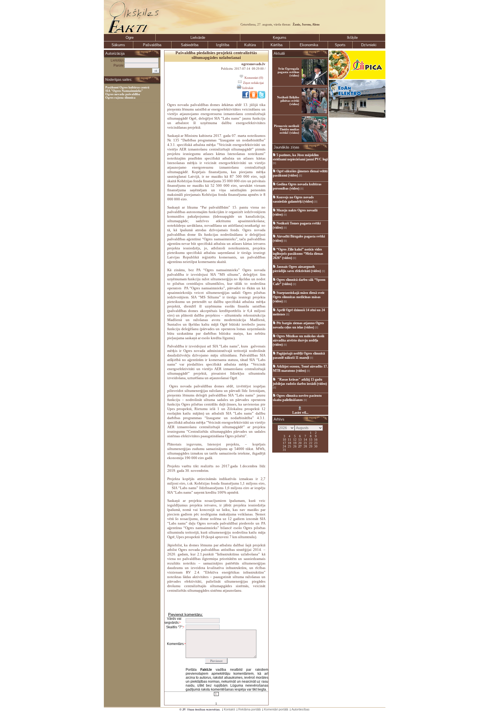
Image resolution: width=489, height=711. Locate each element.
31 (284, 449)
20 (300, 442)
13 (300, 439)
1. (216, 694)
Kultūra (250, 45)
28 (305, 446)
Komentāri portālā (276, 709)
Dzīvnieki (368, 45)
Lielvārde (197, 37)
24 (284, 446)
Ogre (130, 37)
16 (316, 439)
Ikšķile (352, 37)
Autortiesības (300, 709)
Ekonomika (309, 45)
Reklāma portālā (249, 709)
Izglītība (222, 45)
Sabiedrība (189, 45)
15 (310, 439)
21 (305, 442)
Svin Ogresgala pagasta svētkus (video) (288, 72)
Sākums (118, 45)
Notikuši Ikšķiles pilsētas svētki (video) (288, 100)
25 (289, 446)
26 (295, 446)
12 (295, 439)
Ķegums (279, 37)
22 (310, 442)
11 (289, 439)
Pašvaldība (152, 45)
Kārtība (276, 45)
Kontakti (229, 709)
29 (310, 446)
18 (289, 442)
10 (284, 439)
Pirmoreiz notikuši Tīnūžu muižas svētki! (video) (286, 129)
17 (284, 442)
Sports (340, 45)
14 (305, 439)
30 (316, 446)
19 (295, 442)
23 (316, 442)
